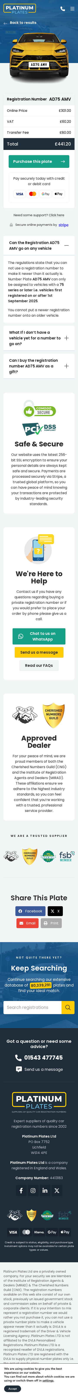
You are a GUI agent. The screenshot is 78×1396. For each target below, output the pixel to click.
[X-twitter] (57, 1190)
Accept (12, 1389)
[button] (39, 652)
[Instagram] (33, 1190)
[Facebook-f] (21, 1190)
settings (48, 1381)
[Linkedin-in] (45, 1190)
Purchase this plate (32, 161)
